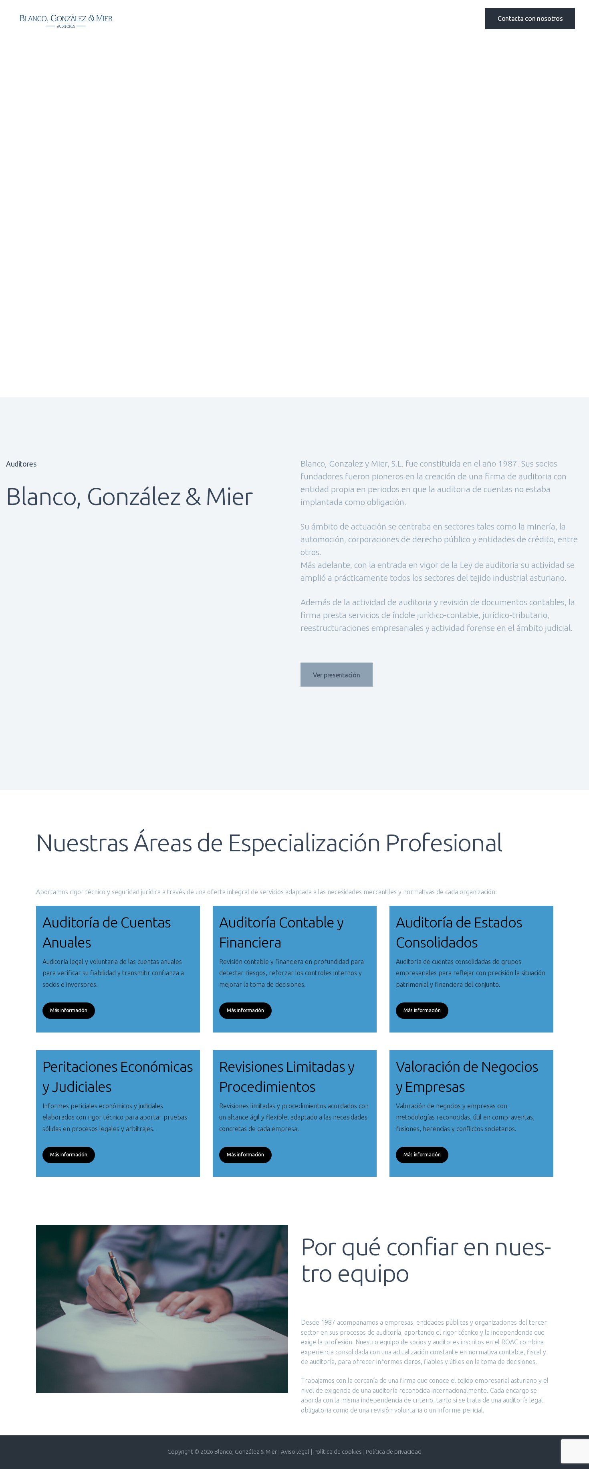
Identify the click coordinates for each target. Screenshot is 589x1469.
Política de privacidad (394, 1451)
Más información (68, 1010)
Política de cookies (337, 1451)
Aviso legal (296, 1451)
